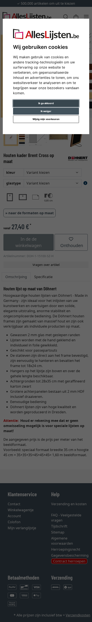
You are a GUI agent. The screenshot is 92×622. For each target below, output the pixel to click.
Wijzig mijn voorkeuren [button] (46, 119)
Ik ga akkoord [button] (46, 103)
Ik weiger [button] (46, 111)
